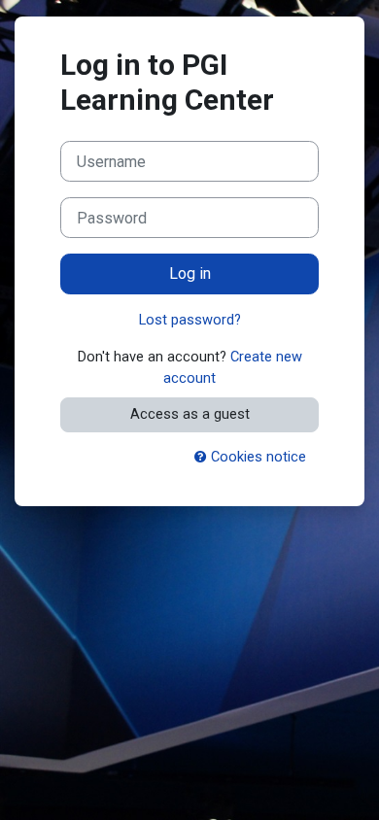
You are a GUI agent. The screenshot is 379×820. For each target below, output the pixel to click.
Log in (190, 273)
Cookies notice (256, 456)
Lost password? (190, 319)
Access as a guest (190, 414)
